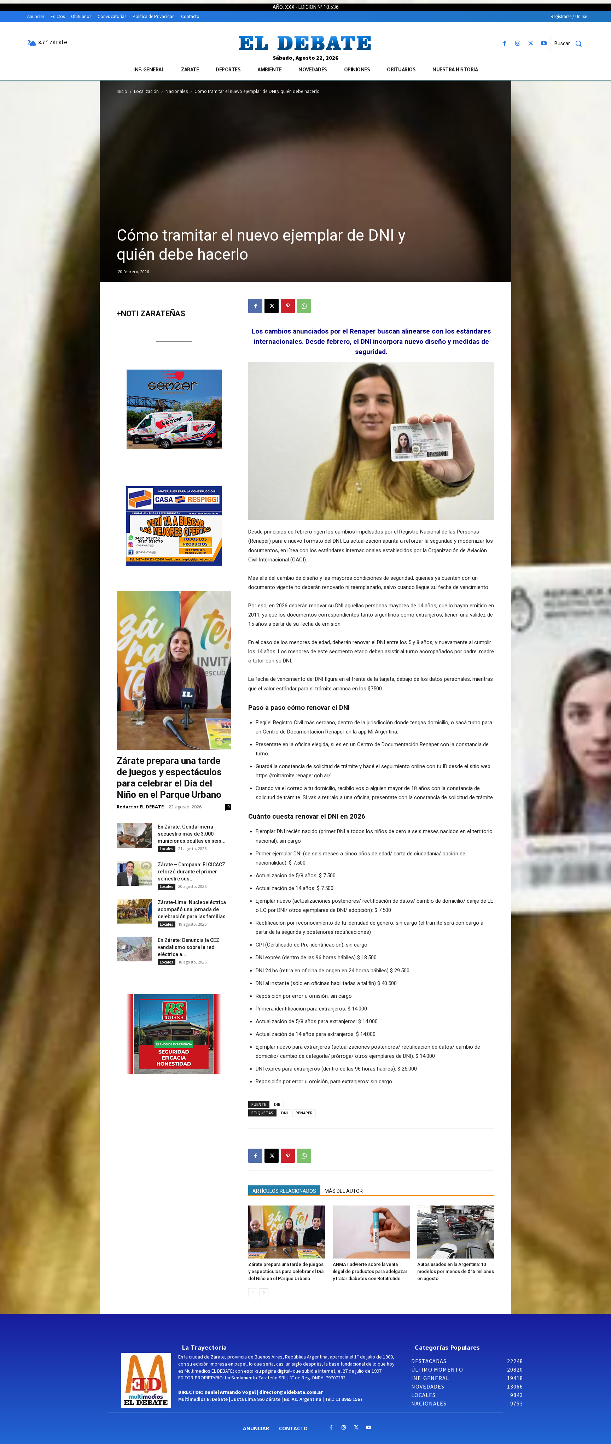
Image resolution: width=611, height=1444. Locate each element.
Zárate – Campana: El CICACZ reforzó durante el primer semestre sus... (191, 872)
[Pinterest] (288, 306)
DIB (277, 1104)
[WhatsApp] (304, 306)
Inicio (122, 91)
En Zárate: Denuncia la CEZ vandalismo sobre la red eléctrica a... (188, 947)
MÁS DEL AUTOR (344, 1191)
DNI (284, 1112)
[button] (570, 43)
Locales (166, 848)
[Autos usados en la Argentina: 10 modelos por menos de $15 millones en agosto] (455, 1232)
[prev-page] (252, 1292)
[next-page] (264, 1292)
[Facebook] (504, 43)
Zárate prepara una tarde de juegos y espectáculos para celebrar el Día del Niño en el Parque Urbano (286, 1271)
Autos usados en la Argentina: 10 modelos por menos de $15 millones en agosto (455, 1271)
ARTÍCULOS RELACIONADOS (284, 1191)
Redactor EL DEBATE (140, 806)
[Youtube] (544, 43)
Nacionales (176, 91)
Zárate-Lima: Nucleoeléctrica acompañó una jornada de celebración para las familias (192, 909)
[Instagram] (517, 43)
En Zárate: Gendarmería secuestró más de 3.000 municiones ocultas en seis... (192, 834)
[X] (531, 43)
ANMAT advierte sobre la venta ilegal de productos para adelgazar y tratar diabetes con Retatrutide (370, 1271)
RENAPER (304, 1112)
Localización (146, 91)
